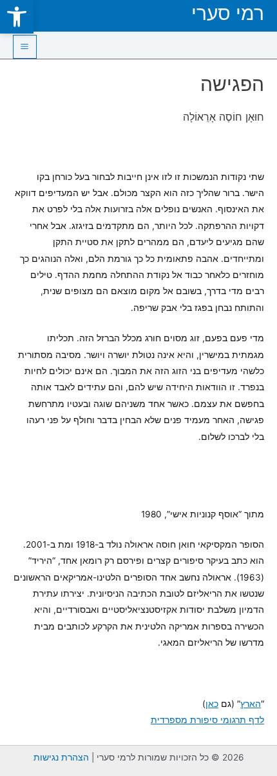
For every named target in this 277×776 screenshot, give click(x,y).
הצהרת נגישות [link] (61, 757)
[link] (16, 17)
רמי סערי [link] (227, 13)
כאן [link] (211, 704)
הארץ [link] (250, 704)
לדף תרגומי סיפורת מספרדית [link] (207, 720)
